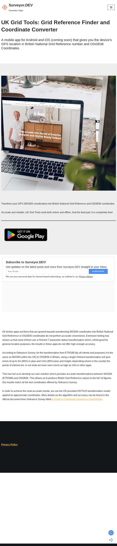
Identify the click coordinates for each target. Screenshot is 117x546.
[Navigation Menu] (111, 7)
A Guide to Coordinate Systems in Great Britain (77, 399)
